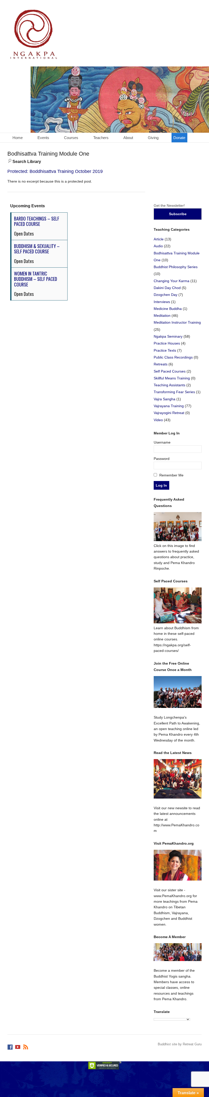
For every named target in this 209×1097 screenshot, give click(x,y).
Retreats (160, 364)
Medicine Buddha (168, 309)
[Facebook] (10, 1046)
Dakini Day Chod (167, 288)
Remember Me (171, 475)
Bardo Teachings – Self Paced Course (36, 221)
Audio (158, 246)
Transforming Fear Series (174, 392)
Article (159, 239)
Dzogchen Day (165, 295)
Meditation (162, 315)
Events (43, 137)
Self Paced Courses (170, 371)
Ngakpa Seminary (168, 336)
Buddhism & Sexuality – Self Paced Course (37, 249)
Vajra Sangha (164, 399)
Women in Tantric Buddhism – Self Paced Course (35, 279)
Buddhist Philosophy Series (176, 267)
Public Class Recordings (173, 357)
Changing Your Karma (171, 281)
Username (162, 442)
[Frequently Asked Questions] (178, 540)
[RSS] (26, 1046)
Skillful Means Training (172, 378)
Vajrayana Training (169, 406)
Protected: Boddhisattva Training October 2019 (55, 171)
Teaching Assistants (169, 385)
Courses (71, 137)
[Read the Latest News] (178, 778)
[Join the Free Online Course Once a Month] (178, 692)
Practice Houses (167, 343)
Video (158, 420)
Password (161, 459)
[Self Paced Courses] (178, 622)
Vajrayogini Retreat (169, 413)
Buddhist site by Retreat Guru (180, 1044)
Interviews (162, 302)
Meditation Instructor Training (177, 322)
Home (17, 137)
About (128, 137)
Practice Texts (165, 350)
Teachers (101, 137)
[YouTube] (18, 1046)
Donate (179, 137)
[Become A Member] (178, 952)
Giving (153, 137)
